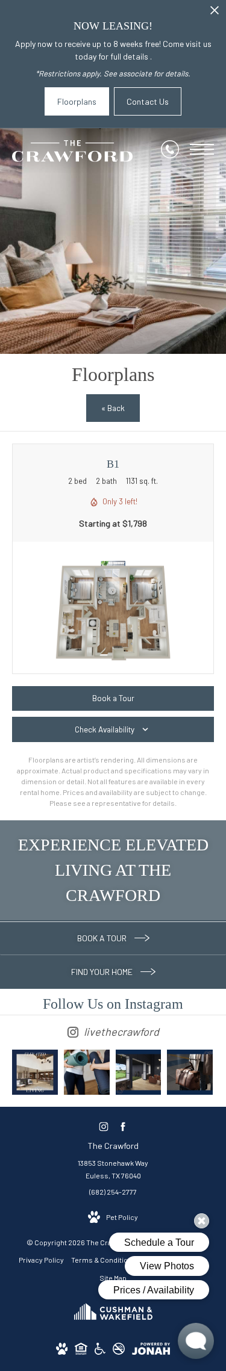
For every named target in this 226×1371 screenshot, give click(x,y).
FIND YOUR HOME (102, 972)
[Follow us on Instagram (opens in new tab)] (103, 1126)
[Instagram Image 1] (35, 1072)
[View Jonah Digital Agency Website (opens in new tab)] (151, 1351)
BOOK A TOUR (102, 938)
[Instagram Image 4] (190, 1072)
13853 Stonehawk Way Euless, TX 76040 (113, 1169)
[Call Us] (170, 149)
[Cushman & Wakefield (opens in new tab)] (113, 1323)
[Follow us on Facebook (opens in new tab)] (122, 1126)
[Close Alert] (214, 13)
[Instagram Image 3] (139, 1072)
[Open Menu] (202, 149)
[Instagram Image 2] (87, 1072)
